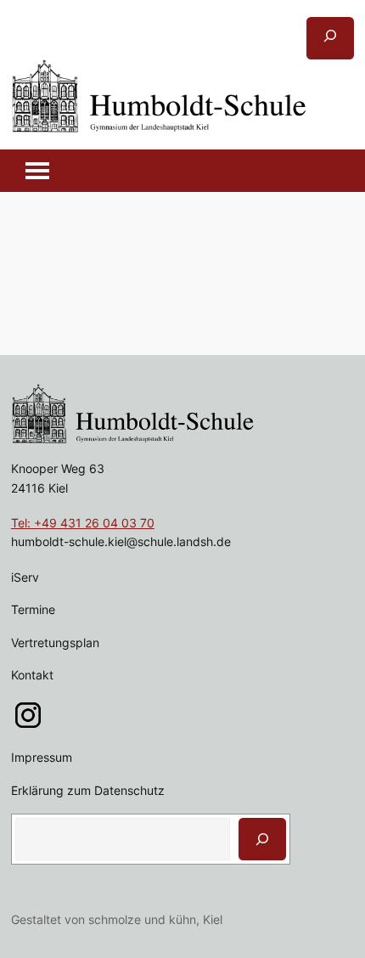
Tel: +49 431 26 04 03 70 (82, 523)
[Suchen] (262, 839)
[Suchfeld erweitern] (330, 38)
